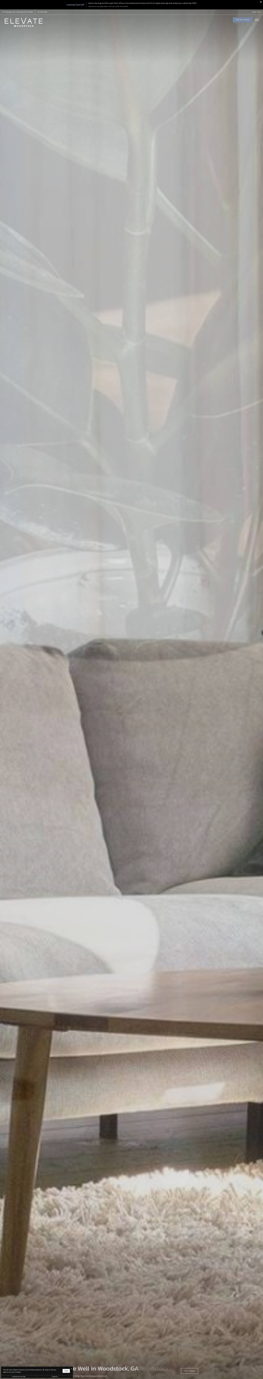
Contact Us (55, 1376)
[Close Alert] (261, 2)
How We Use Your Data (18, 1376)
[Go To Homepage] (23, 22)
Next (256, 702)
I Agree (66, 1371)
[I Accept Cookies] (71, 1368)
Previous (4, 702)
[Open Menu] (257, 20)
